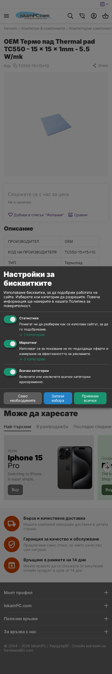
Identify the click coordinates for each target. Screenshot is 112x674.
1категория (32, 334)
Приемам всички (90, 398)
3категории (32, 359)
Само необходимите (22, 398)
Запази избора (58, 398)
